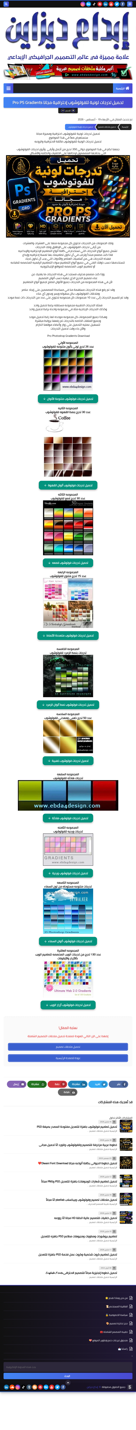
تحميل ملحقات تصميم (68, 1046)
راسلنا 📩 (123, 1349)
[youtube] (111, 4)
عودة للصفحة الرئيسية (68, 1058)
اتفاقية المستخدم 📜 (117, 1306)
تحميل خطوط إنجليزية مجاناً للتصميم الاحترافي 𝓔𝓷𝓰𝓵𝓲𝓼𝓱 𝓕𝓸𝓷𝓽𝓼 (81, 1272)
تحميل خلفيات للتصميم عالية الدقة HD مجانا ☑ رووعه (85, 1217)
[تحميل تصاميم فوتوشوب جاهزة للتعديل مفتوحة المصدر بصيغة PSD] (126, 1126)
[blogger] (34, 1387)
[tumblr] (29, 1387)
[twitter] (116, 4)
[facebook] (122, 4)
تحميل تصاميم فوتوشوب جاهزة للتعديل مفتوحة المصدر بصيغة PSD (77, 1126)
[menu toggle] (129, 4)
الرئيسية (120, 88)
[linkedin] (105, 4)
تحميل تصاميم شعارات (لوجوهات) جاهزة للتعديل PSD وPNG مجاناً (79, 1181)
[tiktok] (94, 4)
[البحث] (6, 4)
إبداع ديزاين (92, 1387)
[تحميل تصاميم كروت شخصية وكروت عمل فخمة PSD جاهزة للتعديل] (126, 1254)
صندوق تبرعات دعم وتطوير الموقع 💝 (108, 1340)
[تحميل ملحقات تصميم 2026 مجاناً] (68, 72)
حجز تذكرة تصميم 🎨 (117, 1323)
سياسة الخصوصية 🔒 (116, 1315)
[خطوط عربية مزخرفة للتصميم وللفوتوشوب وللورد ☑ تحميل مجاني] (126, 1144)
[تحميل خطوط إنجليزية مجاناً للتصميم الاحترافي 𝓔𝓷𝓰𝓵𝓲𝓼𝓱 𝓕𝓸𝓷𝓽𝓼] (126, 1272)
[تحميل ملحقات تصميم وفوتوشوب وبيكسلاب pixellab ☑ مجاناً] (126, 1199)
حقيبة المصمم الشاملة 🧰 (114, 1332)
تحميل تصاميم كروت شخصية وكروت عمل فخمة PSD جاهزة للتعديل (77, 1254)
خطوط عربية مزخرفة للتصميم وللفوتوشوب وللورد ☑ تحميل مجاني (78, 1144)
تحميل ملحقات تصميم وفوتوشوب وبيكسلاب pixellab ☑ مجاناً (81, 1199)
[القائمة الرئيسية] (8, 88)
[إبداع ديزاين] (68, 35)
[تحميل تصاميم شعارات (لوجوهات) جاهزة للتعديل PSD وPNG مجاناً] (126, 1181)
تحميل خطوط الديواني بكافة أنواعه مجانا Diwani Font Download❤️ (77, 1163)
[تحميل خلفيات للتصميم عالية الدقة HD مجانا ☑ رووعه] (126, 1217)
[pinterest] (99, 4)
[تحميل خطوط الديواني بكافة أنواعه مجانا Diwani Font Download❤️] (126, 1162)
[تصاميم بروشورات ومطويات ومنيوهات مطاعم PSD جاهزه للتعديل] (126, 1235)
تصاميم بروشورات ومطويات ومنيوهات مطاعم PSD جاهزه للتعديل (79, 1236)
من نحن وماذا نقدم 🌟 (116, 1298)
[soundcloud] (12, 1387)
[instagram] (82, 4)
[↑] (68, 1382)
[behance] (88, 4)
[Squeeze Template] (129, 1387)
